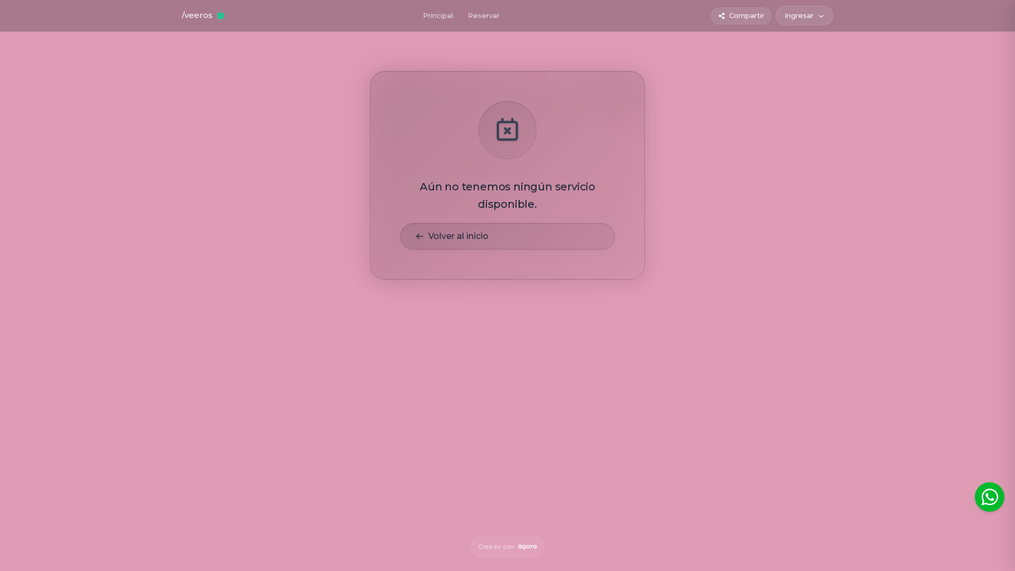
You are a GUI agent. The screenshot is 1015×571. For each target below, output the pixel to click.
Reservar (484, 15)
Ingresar (799, 15)
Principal (438, 15)
